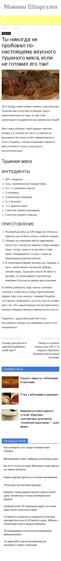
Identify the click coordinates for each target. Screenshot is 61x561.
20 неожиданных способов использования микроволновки (28, 533)
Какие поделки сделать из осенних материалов (30, 477)
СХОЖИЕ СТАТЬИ (13, 369)
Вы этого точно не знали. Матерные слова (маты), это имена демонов (31, 467)
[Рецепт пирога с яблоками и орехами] (10, 382)
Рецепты (6, 33)
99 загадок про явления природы (22, 485)
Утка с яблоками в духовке (39, 394)
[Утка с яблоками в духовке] (10, 398)
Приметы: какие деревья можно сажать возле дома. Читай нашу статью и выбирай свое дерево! (30, 496)
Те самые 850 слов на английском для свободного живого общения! (25, 543)
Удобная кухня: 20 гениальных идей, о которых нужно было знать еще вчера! (30, 508)
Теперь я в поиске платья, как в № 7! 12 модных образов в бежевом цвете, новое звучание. (46, 350)
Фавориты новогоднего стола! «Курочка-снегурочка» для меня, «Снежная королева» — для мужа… (39, 418)
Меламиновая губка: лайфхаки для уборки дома (31, 459)
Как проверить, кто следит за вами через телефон (27, 449)
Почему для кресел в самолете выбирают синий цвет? (14, 347)
